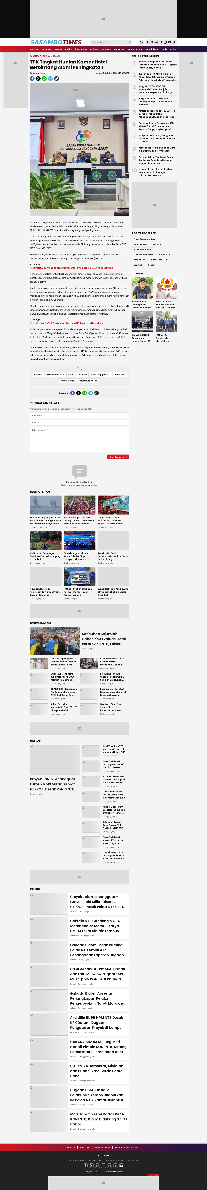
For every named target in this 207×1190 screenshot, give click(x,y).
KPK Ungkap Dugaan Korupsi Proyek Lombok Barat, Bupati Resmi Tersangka (63, 663)
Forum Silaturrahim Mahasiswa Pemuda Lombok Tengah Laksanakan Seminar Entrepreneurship (156, 174)
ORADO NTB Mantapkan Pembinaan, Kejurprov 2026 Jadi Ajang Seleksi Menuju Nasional (63, 693)
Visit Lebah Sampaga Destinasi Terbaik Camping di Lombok (45, 556)
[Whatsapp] (97, 1165)
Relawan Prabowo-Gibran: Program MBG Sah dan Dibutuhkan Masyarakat (112, 678)
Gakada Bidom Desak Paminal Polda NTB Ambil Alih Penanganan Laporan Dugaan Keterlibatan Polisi (97, 953)
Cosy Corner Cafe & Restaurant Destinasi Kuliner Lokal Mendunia (67, 323)
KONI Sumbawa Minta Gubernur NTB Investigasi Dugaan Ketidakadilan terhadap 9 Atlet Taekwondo (112, 666)
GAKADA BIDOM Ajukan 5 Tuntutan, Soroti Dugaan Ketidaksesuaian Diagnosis (112, 843)
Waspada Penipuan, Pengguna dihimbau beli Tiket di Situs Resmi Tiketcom (157, 138)
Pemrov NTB (140, 244)
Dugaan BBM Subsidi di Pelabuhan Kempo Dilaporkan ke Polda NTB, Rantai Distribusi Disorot (96, 1098)
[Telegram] (103, 1165)
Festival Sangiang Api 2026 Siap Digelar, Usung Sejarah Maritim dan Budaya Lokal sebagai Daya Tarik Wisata (45, 522)
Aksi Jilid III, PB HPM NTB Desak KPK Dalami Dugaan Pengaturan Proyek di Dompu (96, 1022)
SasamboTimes (37, 73)
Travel (56, 56)
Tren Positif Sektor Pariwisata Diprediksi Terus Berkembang (113, 556)
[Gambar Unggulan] (79, 149)
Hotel (70, 374)
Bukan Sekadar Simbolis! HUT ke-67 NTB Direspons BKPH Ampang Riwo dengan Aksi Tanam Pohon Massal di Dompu (63, 712)
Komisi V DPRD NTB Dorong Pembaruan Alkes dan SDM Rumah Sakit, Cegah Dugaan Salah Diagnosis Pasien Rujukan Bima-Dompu (114, 861)
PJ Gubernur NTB (142, 249)
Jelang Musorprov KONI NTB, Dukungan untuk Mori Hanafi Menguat (113, 811)
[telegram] (50, 78)
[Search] (129, 42)
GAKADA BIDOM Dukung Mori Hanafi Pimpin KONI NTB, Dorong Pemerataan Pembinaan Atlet (113, 767)
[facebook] (32, 78)
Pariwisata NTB (67, 381)
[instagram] (109, 1165)
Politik (151, 265)
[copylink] (56, 78)
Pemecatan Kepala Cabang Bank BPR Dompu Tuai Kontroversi (157, 149)
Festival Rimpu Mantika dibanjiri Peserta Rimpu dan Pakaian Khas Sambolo (72, 267)
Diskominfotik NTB (55, 374)
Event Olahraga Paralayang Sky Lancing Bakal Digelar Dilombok (113, 592)
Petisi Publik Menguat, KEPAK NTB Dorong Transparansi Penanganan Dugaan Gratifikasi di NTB (157, 115)
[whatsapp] (44, 78)
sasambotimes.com (40, 56)
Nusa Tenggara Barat (101, 374)
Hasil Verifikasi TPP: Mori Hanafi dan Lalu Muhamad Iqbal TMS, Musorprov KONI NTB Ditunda (114, 752)
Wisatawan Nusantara (89, 381)
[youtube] (121, 1165)
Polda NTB (164, 254)
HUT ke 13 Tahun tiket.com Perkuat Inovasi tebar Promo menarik (78, 592)
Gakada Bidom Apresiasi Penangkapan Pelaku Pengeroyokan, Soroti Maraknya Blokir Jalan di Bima (98, 1001)
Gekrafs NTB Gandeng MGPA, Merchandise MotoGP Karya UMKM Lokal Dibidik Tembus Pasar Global (95, 928)
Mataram (82, 374)
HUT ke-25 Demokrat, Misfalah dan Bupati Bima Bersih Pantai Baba (114, 781)
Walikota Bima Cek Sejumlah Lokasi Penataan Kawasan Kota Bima (111, 709)
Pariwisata (120, 374)
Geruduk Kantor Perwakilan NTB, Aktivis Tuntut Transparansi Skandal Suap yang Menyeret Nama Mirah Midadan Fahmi (156, 128)
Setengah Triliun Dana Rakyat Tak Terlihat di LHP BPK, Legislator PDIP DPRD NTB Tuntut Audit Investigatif (114, 830)
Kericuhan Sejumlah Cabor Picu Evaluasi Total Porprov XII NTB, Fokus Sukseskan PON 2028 (104, 641)
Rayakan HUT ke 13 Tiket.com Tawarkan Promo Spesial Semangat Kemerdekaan (45, 593)
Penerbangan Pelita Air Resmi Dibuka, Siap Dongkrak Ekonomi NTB (76, 556)
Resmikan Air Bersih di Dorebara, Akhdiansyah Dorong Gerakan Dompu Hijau (113, 693)
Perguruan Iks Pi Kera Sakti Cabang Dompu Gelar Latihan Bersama (155, 101)
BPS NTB (38, 374)
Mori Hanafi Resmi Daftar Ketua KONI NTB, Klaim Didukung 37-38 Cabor (113, 796)
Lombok (138, 265)
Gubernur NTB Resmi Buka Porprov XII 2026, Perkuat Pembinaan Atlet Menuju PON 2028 (63, 678)
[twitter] (38, 78)
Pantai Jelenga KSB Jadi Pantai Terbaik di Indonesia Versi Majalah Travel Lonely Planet (158, 64)
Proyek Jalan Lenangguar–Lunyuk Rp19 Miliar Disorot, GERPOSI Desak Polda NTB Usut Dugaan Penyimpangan (54, 789)
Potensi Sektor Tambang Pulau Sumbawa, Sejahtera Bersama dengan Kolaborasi (156, 160)
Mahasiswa (139, 259)
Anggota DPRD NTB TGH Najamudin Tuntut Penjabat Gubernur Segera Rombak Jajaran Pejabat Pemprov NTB (157, 91)
